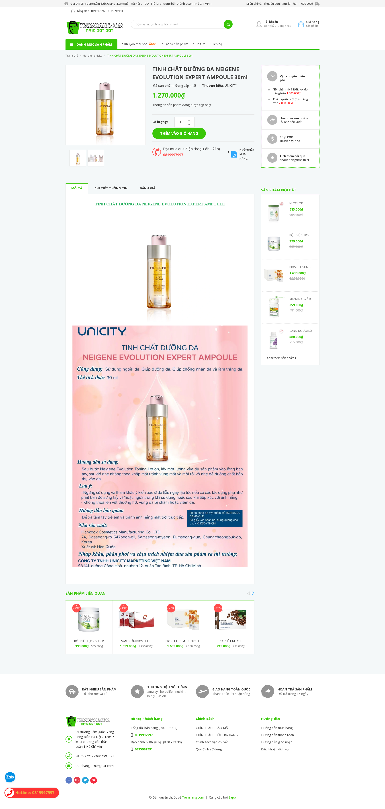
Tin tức (200, 44)
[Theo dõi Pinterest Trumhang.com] (93, 780)
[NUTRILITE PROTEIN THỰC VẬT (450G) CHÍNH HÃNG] (274, 212)
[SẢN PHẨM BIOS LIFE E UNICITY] (136, 619)
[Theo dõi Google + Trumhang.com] (77, 780)
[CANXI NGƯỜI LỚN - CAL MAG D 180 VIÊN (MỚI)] (274, 339)
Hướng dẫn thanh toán (277, 735)
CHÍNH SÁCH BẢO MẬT (213, 728)
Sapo (232, 797)
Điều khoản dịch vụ (275, 749)
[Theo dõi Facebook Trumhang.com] (69, 780)
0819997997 (98, 11)
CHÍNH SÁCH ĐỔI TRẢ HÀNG (217, 735)
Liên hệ (217, 44)
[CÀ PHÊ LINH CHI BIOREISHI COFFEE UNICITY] (230, 619)
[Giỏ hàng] (301, 24)
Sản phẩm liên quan (86, 593)
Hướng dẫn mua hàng (277, 728)
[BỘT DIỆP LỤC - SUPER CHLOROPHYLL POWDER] (89, 619)
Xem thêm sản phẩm (281, 358)
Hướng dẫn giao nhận (276, 742)
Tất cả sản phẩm (176, 44)
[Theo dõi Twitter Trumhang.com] (85, 780)
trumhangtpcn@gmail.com (95, 766)
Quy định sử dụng (209, 749)
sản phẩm (312, 24)
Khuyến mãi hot (135, 44)
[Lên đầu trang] (320, 798)
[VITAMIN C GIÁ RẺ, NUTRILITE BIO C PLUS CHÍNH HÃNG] (274, 307)
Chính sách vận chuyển (212, 742)
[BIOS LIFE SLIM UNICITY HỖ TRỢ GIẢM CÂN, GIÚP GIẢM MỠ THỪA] (183, 619)
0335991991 (115, 11)
